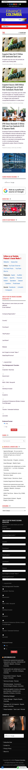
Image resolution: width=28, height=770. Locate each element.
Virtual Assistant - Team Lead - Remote (14, 709)
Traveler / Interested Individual (10, 409)
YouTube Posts (8, 268)
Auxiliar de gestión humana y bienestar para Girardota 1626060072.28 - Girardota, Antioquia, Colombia (14, 691)
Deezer (20, 280)
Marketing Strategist (9, 696)
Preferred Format (7, 421)
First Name (5, 327)
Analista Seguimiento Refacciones (13, 481)
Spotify (12, 278)
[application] (14, 209)
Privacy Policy (7, 748)
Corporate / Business (8, 370)
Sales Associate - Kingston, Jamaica (14, 460)
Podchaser (16, 283)
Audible (19, 275)
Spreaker (13, 280)
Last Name (5, 340)
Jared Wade (20, 103)
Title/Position (6, 334)
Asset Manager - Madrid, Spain (12, 463)
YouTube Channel (14, 265)
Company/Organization (9, 314)
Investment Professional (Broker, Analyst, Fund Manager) (13, 402)
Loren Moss (20, 64)
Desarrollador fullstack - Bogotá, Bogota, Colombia (12, 499)
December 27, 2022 (11, 64)
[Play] (4, 214)
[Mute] (21, 214)
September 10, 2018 (11, 103)
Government (5, 376)
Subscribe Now (8, 742)
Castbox (8, 283)
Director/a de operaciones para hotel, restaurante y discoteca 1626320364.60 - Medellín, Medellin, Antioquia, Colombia (14, 487)
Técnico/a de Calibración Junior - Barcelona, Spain (13, 474)
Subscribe (14, 262)
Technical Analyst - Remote (11, 681)
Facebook (12, 287)
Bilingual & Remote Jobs (11, 447)
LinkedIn (20, 287)
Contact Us (7, 745)
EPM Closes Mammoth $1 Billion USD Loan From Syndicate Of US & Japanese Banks (13, 126)
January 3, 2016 (10, 147)
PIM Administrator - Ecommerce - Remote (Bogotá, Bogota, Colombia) (13, 685)
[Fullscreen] (23, 214)
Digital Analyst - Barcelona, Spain (13, 478)
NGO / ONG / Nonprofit (8, 382)
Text (6, 426)
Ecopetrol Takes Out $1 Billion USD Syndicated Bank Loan (12, 55)
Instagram (8, 290)
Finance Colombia (20, 760)
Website (6, 262)
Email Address (6, 307)
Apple (13, 275)
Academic (5, 395)
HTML (6, 423)
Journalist (5, 416)
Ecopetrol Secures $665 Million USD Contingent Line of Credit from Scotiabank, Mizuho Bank (13, 87)
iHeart (6, 278)
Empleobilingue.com (9, 657)
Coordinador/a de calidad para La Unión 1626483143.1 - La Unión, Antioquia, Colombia (15, 468)
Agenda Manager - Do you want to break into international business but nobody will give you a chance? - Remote (13, 454)
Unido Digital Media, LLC (14, 6)
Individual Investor (7, 389)
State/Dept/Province (8, 355)
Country (4, 320)
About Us (6, 751)
